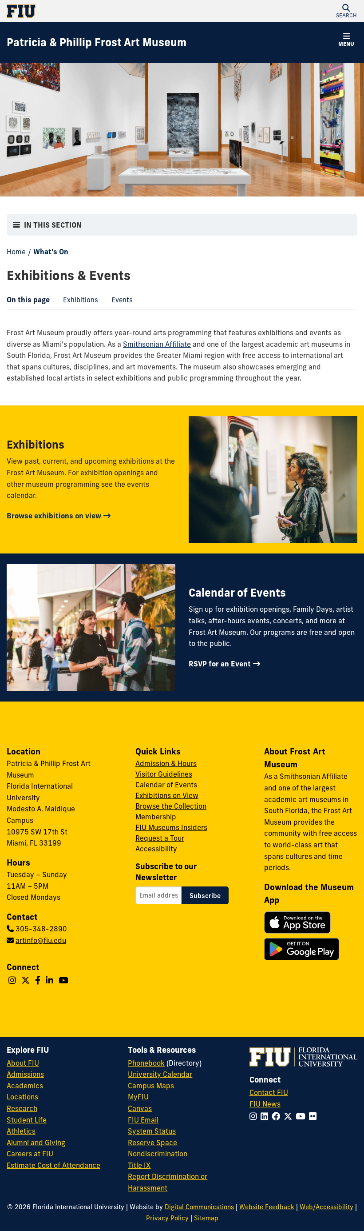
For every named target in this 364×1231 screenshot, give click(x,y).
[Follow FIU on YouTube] (302, 1116)
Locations (22, 1096)
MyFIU (138, 1096)
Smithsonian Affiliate (157, 344)
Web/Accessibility (326, 1207)
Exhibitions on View (166, 795)
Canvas (140, 1108)
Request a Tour (159, 838)
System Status (152, 1131)
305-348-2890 (41, 928)
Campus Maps (151, 1085)
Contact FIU (268, 1092)
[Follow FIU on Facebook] (278, 1116)
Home (16, 251)
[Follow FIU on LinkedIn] (266, 1116)
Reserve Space (152, 1142)
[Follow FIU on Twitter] (290, 1116)
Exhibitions (77, 302)
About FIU (23, 1063)
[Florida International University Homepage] (94, 11)
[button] (346, 11)
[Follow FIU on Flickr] (314, 1116)
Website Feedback (266, 1207)
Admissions (25, 1074)
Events (119, 302)
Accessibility (156, 848)
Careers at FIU (30, 1153)
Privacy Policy (167, 1218)
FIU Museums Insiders (171, 827)
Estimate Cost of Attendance (53, 1165)
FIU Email (143, 1119)
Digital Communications (199, 1207)
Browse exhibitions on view (54, 515)
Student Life (27, 1119)
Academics (25, 1085)
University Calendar (160, 1074)
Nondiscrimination (157, 1153)
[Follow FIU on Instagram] (255, 1116)
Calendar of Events (166, 784)
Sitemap (206, 1218)
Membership (155, 816)
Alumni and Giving (36, 1142)
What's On (50, 251)
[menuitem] (80, 299)
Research (22, 1108)
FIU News (265, 1103)
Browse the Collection (170, 806)
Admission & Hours (166, 763)
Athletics (21, 1131)
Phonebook (146, 1063)
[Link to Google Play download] (301, 949)
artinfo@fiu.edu (41, 940)
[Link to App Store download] (297, 922)
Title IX (139, 1165)
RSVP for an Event (220, 663)
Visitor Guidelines (163, 774)
